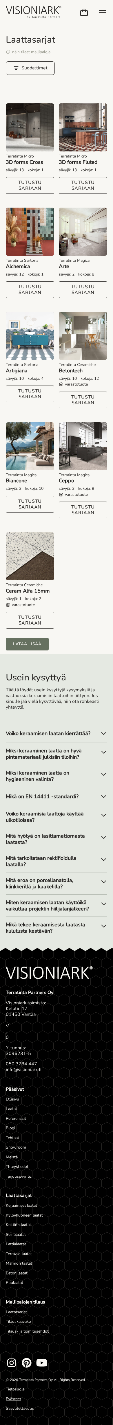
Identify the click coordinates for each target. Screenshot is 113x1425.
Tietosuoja (15, 1389)
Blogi (10, 1128)
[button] (85, 13)
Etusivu (12, 1099)
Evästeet (13, 1399)
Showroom (16, 1147)
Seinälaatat (16, 1234)
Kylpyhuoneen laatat (24, 1215)
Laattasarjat (16, 1312)
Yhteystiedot (17, 1166)
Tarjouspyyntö (18, 1176)
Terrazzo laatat (19, 1254)
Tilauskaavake (18, 1321)
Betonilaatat (17, 1273)
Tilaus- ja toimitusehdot (27, 1331)
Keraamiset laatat (21, 1205)
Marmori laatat (19, 1263)
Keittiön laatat (18, 1224)
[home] (33, 12)
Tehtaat (12, 1138)
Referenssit (16, 1118)
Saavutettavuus (20, 1408)
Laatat (11, 1108)
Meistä (12, 1157)
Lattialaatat (16, 1244)
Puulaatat (14, 1282)
